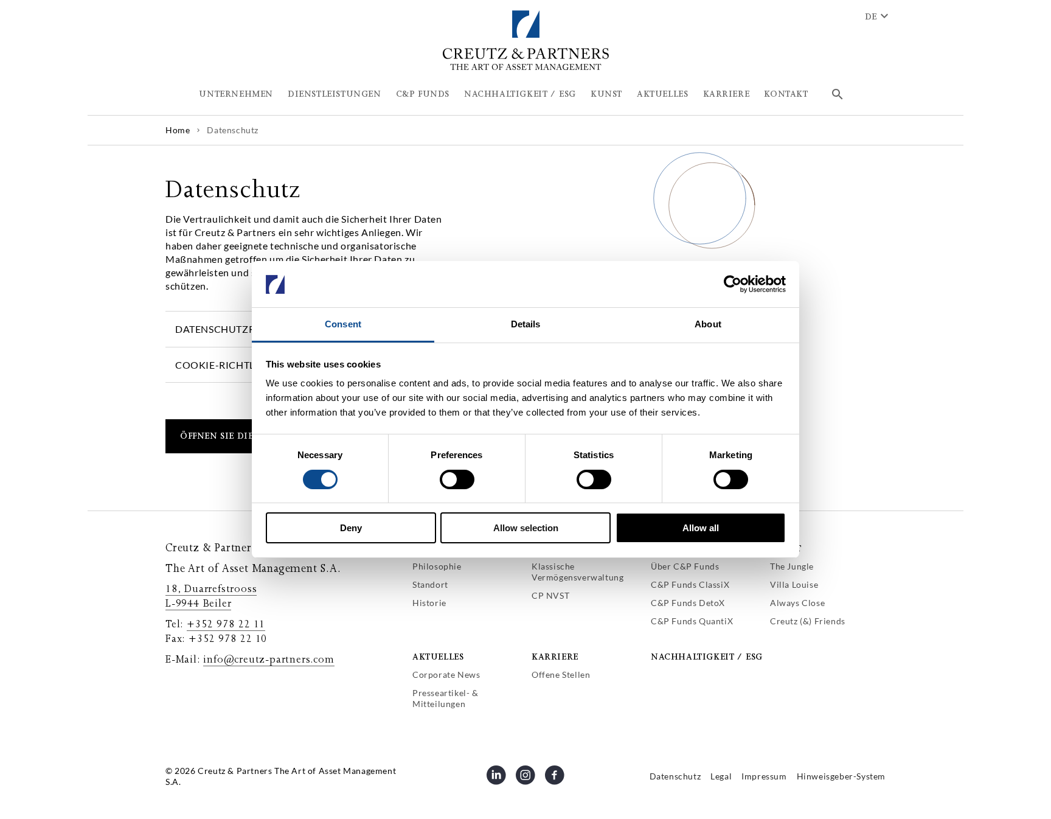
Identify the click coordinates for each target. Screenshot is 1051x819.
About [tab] (708, 324)
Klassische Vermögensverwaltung (577, 571)
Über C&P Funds (685, 566)
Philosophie (437, 566)
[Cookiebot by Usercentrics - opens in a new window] (732, 284)
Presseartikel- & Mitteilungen (445, 698)
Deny (351, 528)
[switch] (457, 479)
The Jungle (792, 566)
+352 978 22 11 (226, 624)
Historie (429, 603)
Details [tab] (526, 324)
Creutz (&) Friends (807, 621)
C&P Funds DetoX (688, 603)
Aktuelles (437, 657)
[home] (526, 68)
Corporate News (446, 674)
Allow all (700, 528)
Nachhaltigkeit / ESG (707, 657)
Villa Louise (794, 584)
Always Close (797, 603)
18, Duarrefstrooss (211, 589)
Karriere (555, 657)
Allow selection (525, 528)
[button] (236, 94)
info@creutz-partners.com (268, 659)
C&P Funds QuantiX (692, 621)
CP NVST (550, 595)
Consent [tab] (343, 324)
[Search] (837, 94)
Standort (430, 584)
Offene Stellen (561, 674)
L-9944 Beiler (198, 604)
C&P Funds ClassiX (690, 584)
